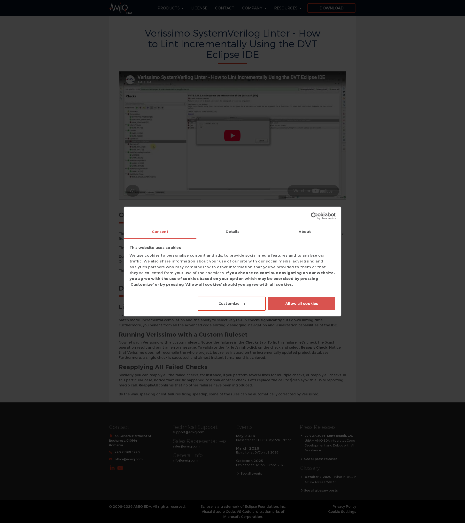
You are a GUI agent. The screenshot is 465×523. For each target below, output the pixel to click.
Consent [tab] (160, 231)
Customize (229, 303)
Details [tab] (233, 231)
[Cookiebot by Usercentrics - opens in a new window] (314, 216)
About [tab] (305, 231)
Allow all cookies (301, 303)
